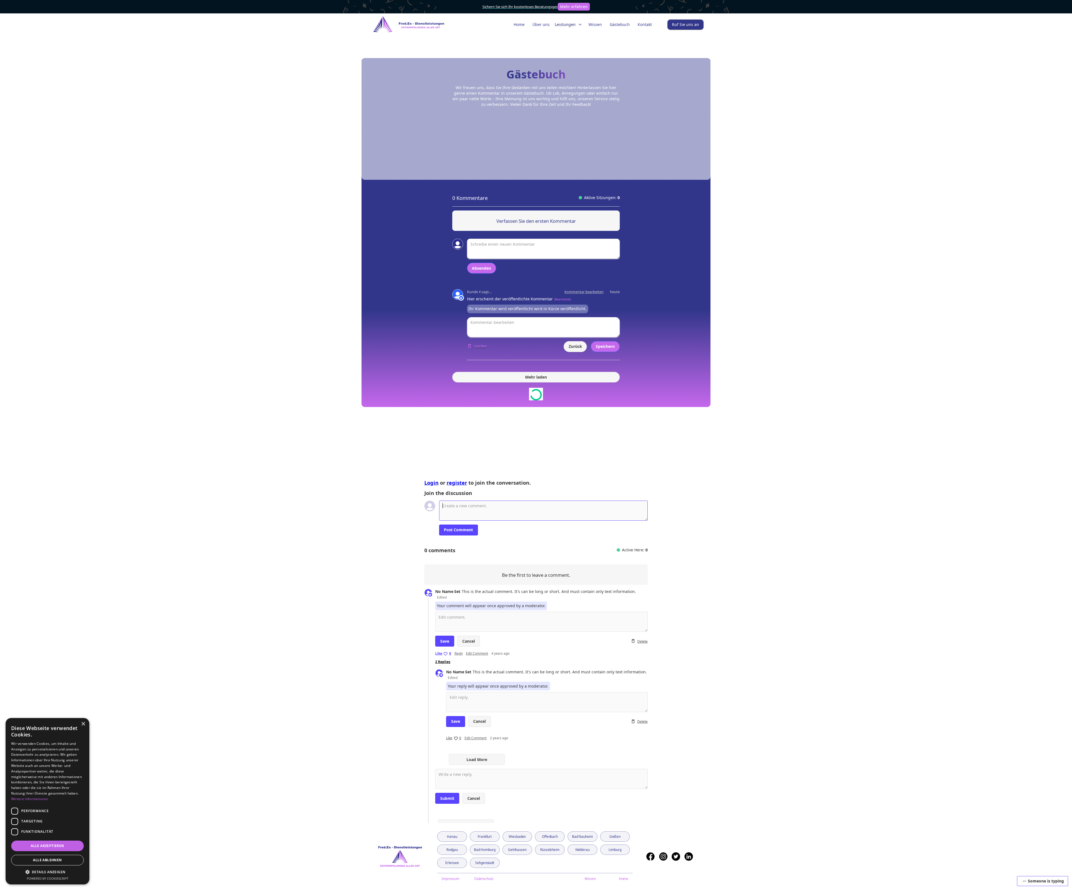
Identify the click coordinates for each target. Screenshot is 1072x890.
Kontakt (645, 24)
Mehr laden (536, 377)
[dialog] (47, 801)
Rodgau (452, 849)
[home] (406, 24)
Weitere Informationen (29, 798)
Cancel (468, 641)
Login (431, 482)
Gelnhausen (517, 849)
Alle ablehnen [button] (47, 860)
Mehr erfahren (574, 6)
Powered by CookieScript (47, 878)
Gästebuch (620, 24)
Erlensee (452, 862)
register (457, 482)
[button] (569, 24)
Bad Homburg (485, 849)
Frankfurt (485, 836)
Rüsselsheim (549, 849)
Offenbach (550, 836)
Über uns (541, 24)
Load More (476, 759)
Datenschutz (484, 878)
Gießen (615, 836)
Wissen (595, 24)
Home (519, 24)
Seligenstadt (484, 862)
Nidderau (582, 849)
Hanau (452, 836)
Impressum (450, 878)
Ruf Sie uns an (685, 24)
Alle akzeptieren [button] (47, 845)
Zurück (575, 346)
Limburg (615, 849)
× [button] (83, 724)
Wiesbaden (517, 836)
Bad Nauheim (582, 836)
